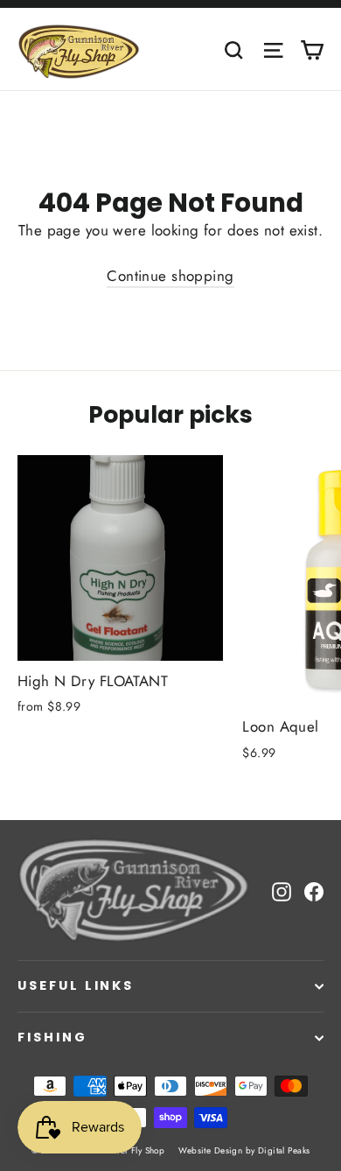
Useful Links (75, 985)
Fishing (52, 1037)
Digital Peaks (284, 1150)
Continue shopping (170, 275)
